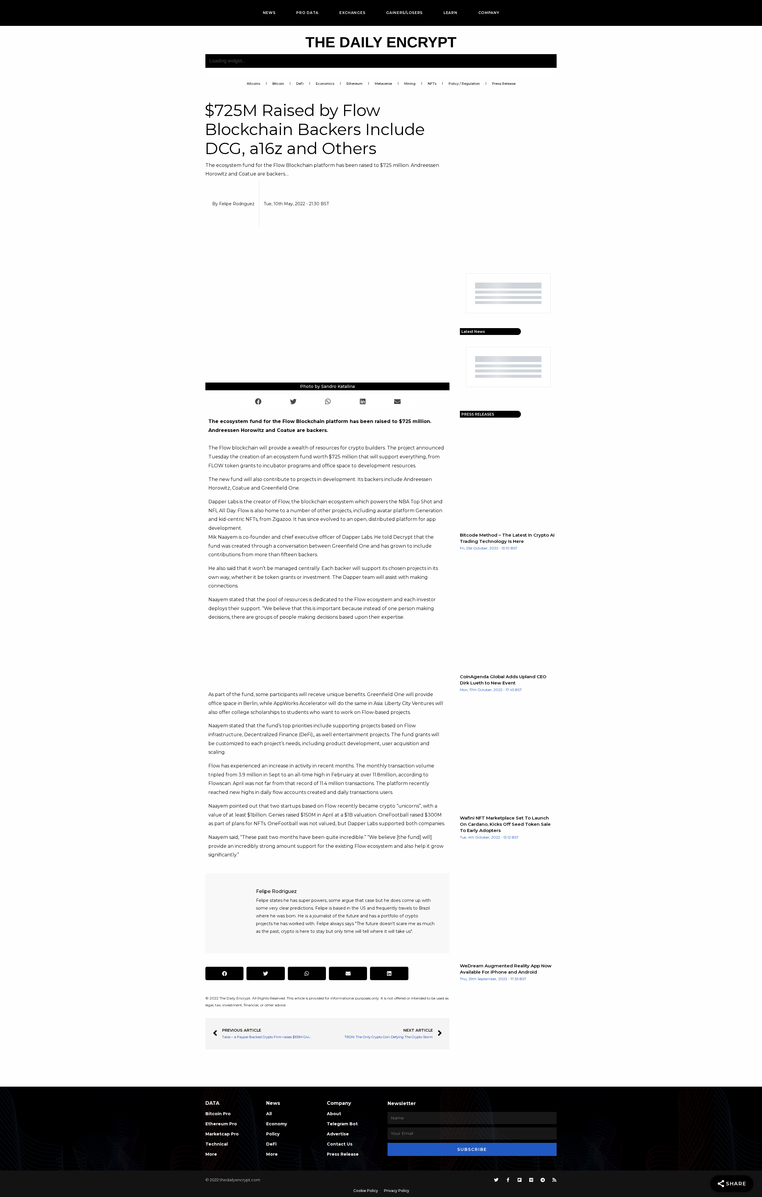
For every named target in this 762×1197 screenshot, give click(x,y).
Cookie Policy (365, 1190)
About (334, 1113)
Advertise (338, 1134)
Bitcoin (278, 84)
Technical (216, 1144)
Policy (272, 1134)
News (269, 12)
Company (488, 12)
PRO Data (307, 12)
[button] (258, 401)
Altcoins (253, 84)
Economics (325, 84)
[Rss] (554, 1180)
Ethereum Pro (221, 1124)
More (211, 1154)
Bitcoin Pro (218, 1113)
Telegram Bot (342, 1124)
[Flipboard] (519, 1180)
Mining (410, 84)
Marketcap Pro (222, 1134)
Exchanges (352, 12)
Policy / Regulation (464, 84)
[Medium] (531, 1180)
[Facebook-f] (508, 1180)
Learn (450, 12)
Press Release (504, 84)
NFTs (432, 84)
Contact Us (339, 1144)
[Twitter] (496, 1180)
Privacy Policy (396, 1190)
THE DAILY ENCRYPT (381, 42)
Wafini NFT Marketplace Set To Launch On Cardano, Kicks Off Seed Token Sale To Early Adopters (505, 824)
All (269, 1113)
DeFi (300, 84)
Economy (276, 1124)
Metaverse (383, 84)
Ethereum (354, 84)
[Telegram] (543, 1180)
